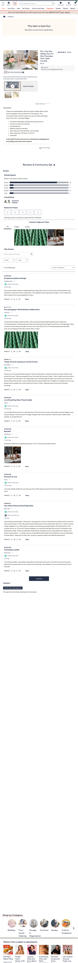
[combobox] (35, 3)
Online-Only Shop (38, 8)
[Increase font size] (47, 103)
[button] (3, 4)
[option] (39, 12)
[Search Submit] (53, 3)
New (18, 8)
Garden (58, 8)
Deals (3, 8)
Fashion (65, 8)
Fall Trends (26, 8)
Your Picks (11, 8)
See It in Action (28, 86)
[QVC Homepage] (4, 17)
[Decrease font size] (49, 103)
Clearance (49, 8)
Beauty (72, 8)
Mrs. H (42, 63)
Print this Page (45, 147)
